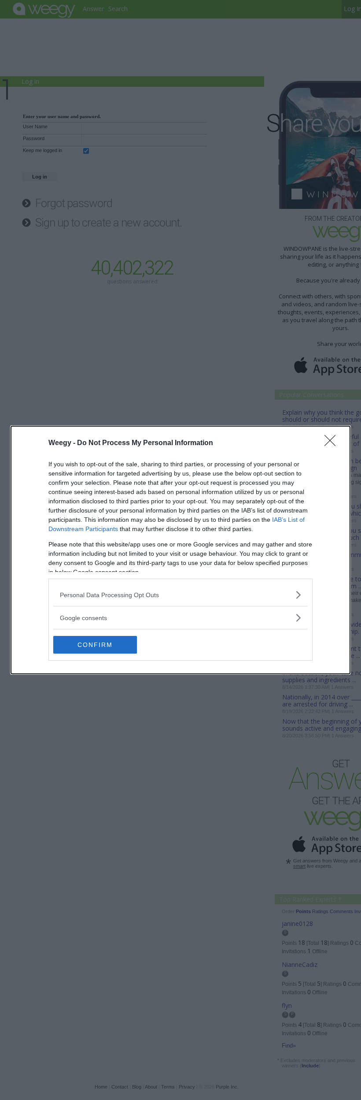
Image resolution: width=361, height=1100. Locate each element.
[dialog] (180, 550)
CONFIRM (95, 644)
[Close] (332, 443)
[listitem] (180, 594)
